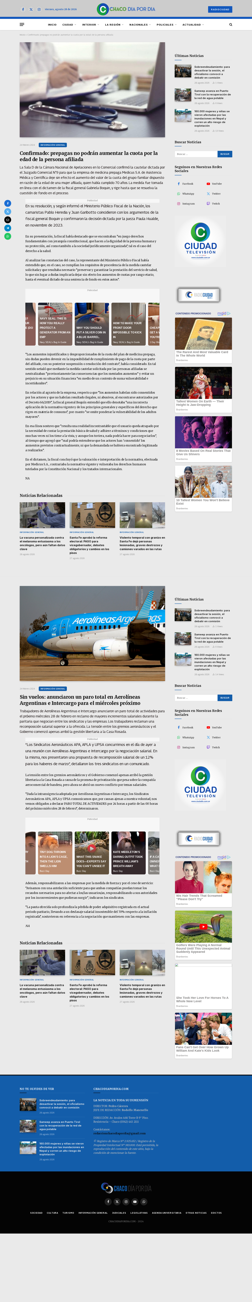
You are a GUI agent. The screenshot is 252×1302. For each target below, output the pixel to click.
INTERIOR (89, 24)
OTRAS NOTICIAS (196, 1212)
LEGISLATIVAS (139, 1212)
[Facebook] (7, 203)
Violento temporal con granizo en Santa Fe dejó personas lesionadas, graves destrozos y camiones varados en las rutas (142, 543)
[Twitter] (7, 211)
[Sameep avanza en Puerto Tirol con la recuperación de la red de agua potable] (183, 95)
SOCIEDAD (36, 1212)
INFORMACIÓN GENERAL (52, 145)
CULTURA (52, 1212)
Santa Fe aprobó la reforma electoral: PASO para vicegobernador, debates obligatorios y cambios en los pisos (89, 545)
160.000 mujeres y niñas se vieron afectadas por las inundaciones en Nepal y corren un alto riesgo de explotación (212, 118)
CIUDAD (67, 24)
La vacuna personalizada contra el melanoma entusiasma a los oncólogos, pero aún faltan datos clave (42, 543)
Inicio (22, 34)
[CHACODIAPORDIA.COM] (126, 9)
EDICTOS (216, 1212)
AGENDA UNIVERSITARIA (166, 1212)
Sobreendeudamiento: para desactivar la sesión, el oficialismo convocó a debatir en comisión (212, 72)
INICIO (52, 24)
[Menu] (22, 24)
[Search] (230, 24)
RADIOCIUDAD (220, 9)
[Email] (7, 219)
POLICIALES (165, 24)
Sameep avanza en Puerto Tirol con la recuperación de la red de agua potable (212, 94)
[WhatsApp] (7, 236)
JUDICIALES (119, 1212)
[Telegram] (7, 228)
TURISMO (68, 1212)
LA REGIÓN (113, 24)
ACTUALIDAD (192, 24)
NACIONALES (138, 24)
